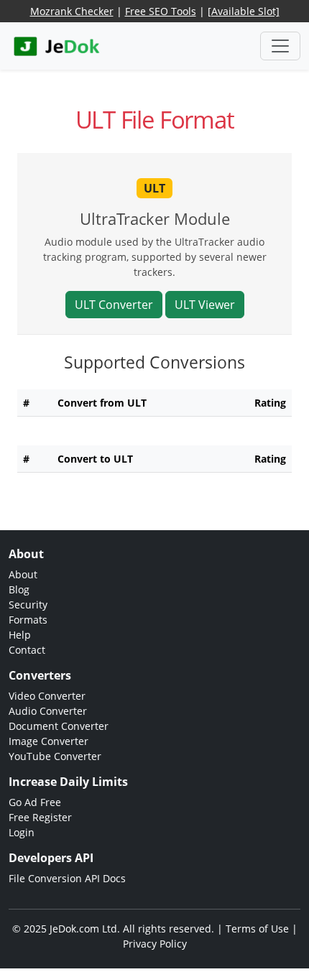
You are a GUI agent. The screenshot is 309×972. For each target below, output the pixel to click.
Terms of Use (257, 928)
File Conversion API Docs (67, 878)
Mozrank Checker (72, 11)
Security (28, 604)
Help (20, 635)
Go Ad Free (35, 802)
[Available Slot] (244, 11)
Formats (28, 619)
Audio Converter (48, 711)
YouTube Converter (55, 756)
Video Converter (47, 696)
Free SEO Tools (160, 11)
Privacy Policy (155, 943)
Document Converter (59, 726)
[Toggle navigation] (280, 46)
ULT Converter (114, 305)
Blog (19, 589)
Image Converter (48, 741)
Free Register (40, 817)
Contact (27, 650)
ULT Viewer (205, 305)
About (23, 574)
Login (21, 832)
